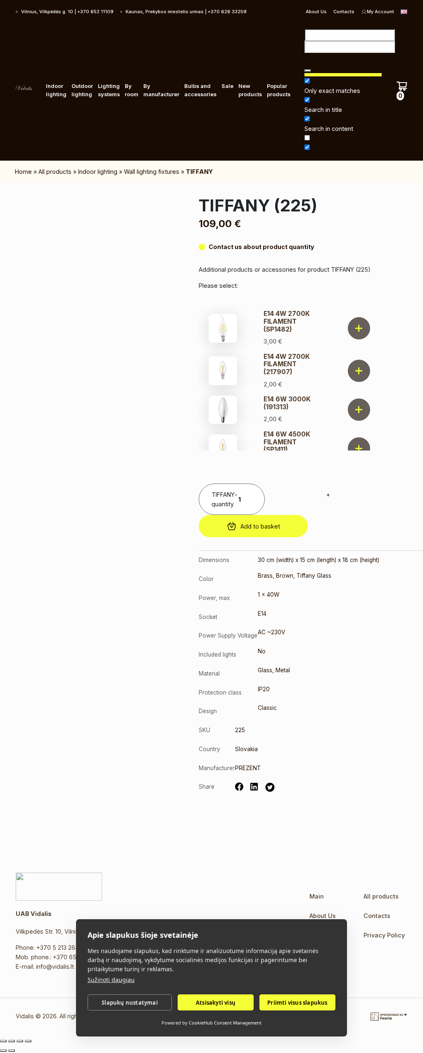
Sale (227, 86)
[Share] (20, 1041)
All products (54, 171)
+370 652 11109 (74, 957)
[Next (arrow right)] (11, 1050)
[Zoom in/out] (3, 1041)
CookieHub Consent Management (225, 1023)
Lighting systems (109, 90)
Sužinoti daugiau (111, 980)
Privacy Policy (384, 935)
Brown (284, 575)
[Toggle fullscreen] (11, 1041)
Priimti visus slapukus (297, 1002)
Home (23, 171)
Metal (283, 670)
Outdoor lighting (82, 90)
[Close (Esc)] (28, 1041)
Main (316, 896)
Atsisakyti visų (215, 1002)
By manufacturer (161, 90)
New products (250, 90)
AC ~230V (271, 632)
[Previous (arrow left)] (3, 1050)
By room (131, 90)
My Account (380, 11)
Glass (265, 670)
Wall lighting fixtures (151, 171)
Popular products (278, 90)
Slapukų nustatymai (130, 1002)
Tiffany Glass (314, 575)
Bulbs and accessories (200, 90)
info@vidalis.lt (55, 966)
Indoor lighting (56, 90)
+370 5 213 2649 (59, 947)
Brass (265, 575)
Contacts (343, 11)
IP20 (264, 689)
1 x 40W (268, 594)
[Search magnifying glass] (307, 70)
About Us (316, 11)
